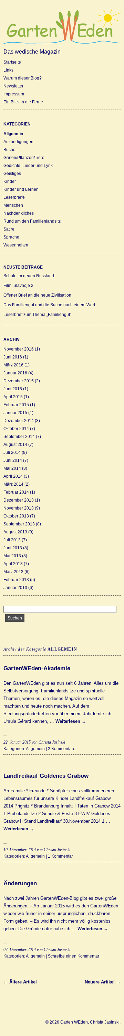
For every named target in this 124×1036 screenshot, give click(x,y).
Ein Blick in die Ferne (23, 102)
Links (8, 70)
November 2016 (18, 349)
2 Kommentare (61, 748)
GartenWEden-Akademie (36, 668)
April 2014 (13, 476)
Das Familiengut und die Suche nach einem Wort (49, 304)
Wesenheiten (15, 245)
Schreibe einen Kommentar (73, 956)
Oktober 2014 (16, 428)
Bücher (10, 149)
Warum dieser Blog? (22, 78)
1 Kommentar (60, 856)
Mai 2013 (12, 555)
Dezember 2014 (18, 420)
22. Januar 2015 (17, 742)
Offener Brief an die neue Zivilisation (37, 295)
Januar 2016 (15, 373)
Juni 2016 (12, 357)
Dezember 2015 (18, 381)
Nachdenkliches (18, 213)
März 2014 (13, 484)
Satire (8, 229)
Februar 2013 (16, 579)
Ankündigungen (18, 141)
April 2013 (13, 563)
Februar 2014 (16, 492)
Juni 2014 (12, 460)
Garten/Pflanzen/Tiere (23, 157)
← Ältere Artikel (20, 981)
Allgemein (13, 133)
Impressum (13, 94)
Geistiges (12, 173)
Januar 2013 (15, 587)
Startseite (12, 62)
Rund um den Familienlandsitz (32, 221)
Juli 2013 (12, 540)
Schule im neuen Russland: (29, 275)
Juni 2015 (12, 388)
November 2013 (18, 508)
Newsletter (13, 86)
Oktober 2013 (16, 516)
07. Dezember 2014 (19, 949)
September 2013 (19, 524)
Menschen (13, 205)
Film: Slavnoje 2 (18, 285)
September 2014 (19, 436)
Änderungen (20, 883)
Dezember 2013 (18, 500)
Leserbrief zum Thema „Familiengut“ (37, 314)
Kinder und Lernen (21, 189)
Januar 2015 (15, 412)
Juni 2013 (12, 547)
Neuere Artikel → (103, 981)
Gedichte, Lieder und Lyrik (28, 165)
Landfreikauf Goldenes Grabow (46, 776)
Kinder (9, 181)
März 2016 (13, 365)
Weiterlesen (70, 721)
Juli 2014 (12, 452)
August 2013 (15, 532)
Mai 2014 (12, 468)
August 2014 (15, 444)
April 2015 (13, 396)
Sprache (11, 237)
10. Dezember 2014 (19, 849)
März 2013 (13, 571)
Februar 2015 (16, 404)
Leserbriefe (14, 197)
